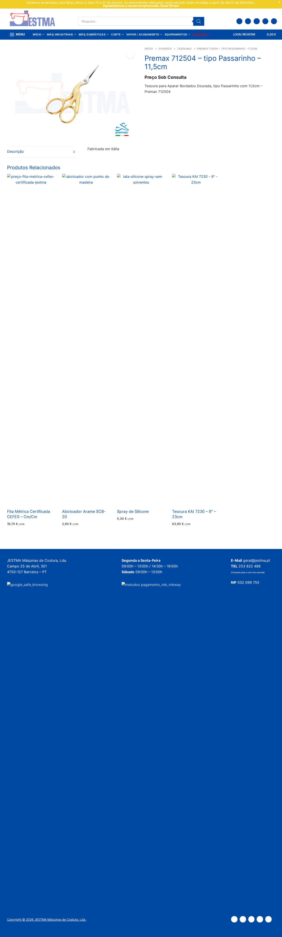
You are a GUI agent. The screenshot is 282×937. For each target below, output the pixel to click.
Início (149, 48)
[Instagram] (265, 21)
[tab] (42, 151)
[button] (130, 55)
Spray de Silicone (133, 511)
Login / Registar (243, 34)
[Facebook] (257, 21)
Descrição (15, 151)
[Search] (198, 21)
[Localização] (239, 21)
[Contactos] (248, 21)
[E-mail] (274, 21)
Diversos (165, 48)
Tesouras (184, 48)
